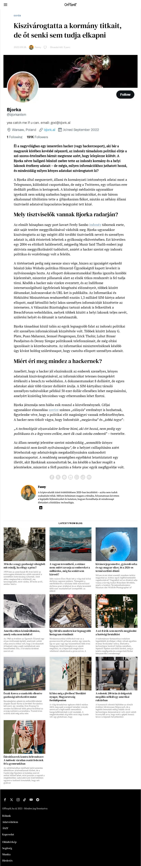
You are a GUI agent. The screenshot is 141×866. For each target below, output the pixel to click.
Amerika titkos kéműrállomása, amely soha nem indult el (22, 632)
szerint (54, 410)
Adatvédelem (10, 822)
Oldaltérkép (9, 842)
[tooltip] (52, 477)
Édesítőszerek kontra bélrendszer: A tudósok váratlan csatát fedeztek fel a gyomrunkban (24, 760)
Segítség (7, 848)
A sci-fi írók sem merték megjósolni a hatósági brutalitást (116, 632)
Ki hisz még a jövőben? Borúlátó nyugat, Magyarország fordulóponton (68, 697)
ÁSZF (5, 828)
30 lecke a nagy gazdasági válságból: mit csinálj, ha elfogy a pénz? (24, 565)
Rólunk (6, 816)
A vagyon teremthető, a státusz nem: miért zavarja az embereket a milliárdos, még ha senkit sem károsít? (70, 569)
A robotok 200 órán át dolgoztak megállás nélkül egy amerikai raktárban (114, 697)
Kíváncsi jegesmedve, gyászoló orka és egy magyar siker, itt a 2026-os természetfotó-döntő (116, 567)
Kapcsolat (8, 834)
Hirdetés (7, 860)
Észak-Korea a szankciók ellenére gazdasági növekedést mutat (23, 695)
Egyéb (17, 15)
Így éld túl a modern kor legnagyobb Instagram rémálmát (70, 632)
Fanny (38, 47)
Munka (6, 854)
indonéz (95, 224)
